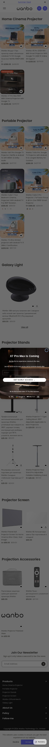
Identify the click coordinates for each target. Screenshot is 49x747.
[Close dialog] (46, 350)
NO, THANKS (24, 386)
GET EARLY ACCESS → (24, 380)
